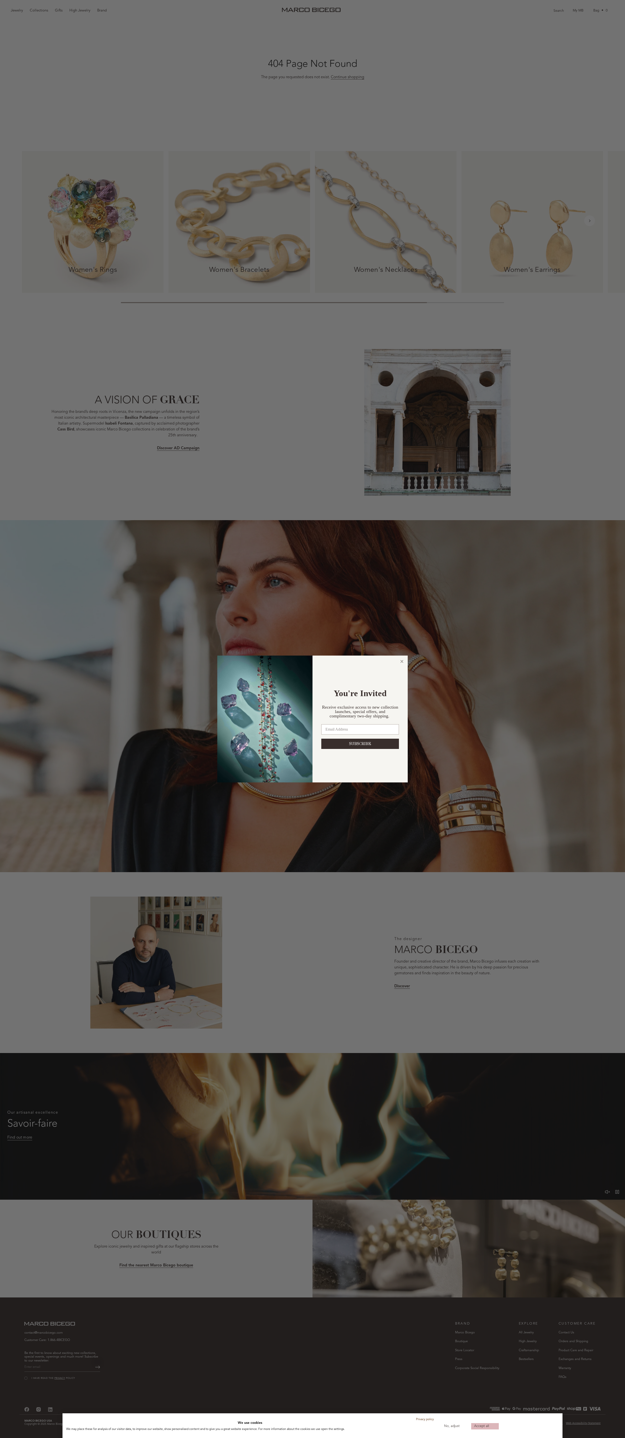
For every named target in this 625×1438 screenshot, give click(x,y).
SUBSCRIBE (360, 743)
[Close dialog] (402, 661)
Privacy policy (425, 1419)
